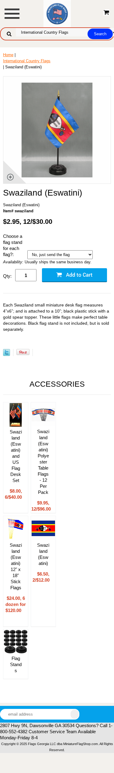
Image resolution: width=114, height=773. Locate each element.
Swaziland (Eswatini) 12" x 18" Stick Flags (16, 566)
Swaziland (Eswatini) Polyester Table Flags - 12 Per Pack (43, 462)
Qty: (7, 276)
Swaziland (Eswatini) (43, 554)
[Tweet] (6, 354)
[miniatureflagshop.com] (57, 13)
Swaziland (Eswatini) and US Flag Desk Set (16, 456)
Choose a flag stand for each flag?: (12, 245)
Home (8, 55)
